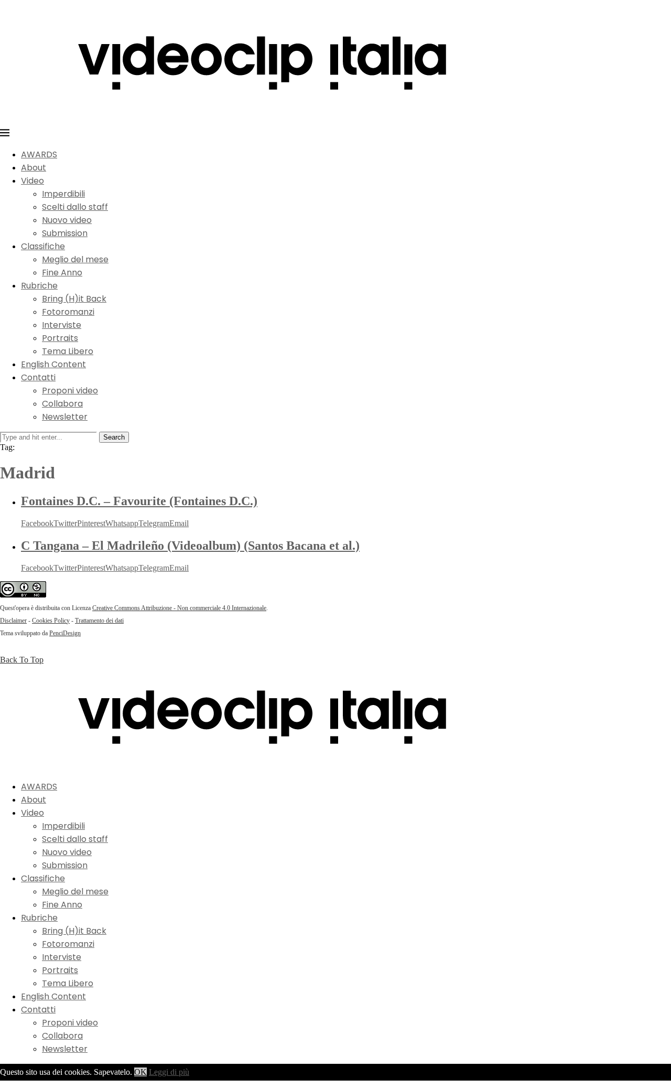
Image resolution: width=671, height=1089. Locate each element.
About (33, 168)
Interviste (61, 325)
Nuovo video (67, 220)
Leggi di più (169, 1071)
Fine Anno (62, 272)
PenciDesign (65, 633)
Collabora (62, 404)
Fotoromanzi (68, 312)
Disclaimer (13, 620)
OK (140, 1071)
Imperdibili (63, 194)
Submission (65, 233)
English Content (53, 364)
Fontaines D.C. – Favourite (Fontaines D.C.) (139, 501)
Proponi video (70, 391)
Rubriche (39, 286)
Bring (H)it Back (74, 299)
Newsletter (65, 417)
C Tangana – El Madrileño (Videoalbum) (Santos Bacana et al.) (190, 545)
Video (32, 181)
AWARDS (39, 154)
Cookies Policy (51, 620)
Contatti (38, 377)
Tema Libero (67, 351)
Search (114, 437)
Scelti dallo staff (75, 207)
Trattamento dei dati (99, 620)
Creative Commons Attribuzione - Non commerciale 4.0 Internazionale (179, 608)
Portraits (60, 338)
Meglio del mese (75, 259)
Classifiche (43, 246)
